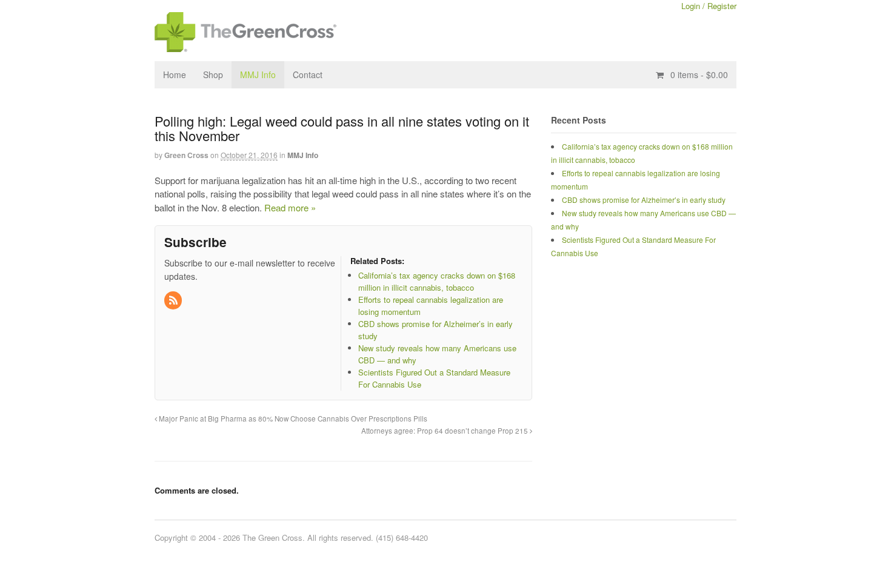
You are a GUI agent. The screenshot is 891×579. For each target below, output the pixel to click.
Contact (307, 74)
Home (174, 74)
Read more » (290, 207)
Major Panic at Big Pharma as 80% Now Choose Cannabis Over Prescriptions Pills (292, 418)
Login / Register (708, 6)
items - (699, 74)
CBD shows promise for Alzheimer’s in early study (644, 199)
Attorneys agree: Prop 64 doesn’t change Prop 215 (445, 430)
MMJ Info (258, 74)
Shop (213, 74)
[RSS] (174, 300)
